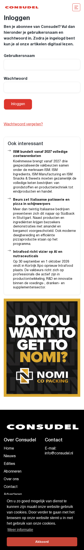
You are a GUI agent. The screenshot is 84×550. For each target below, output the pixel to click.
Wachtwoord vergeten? (23, 124)
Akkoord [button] (42, 541)
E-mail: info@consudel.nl (59, 451)
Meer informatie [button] (20, 530)
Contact (11, 487)
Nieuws (10, 456)
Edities (9, 464)
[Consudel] (21, 7)
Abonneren (12, 471)
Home (9, 448)
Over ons (11, 479)
